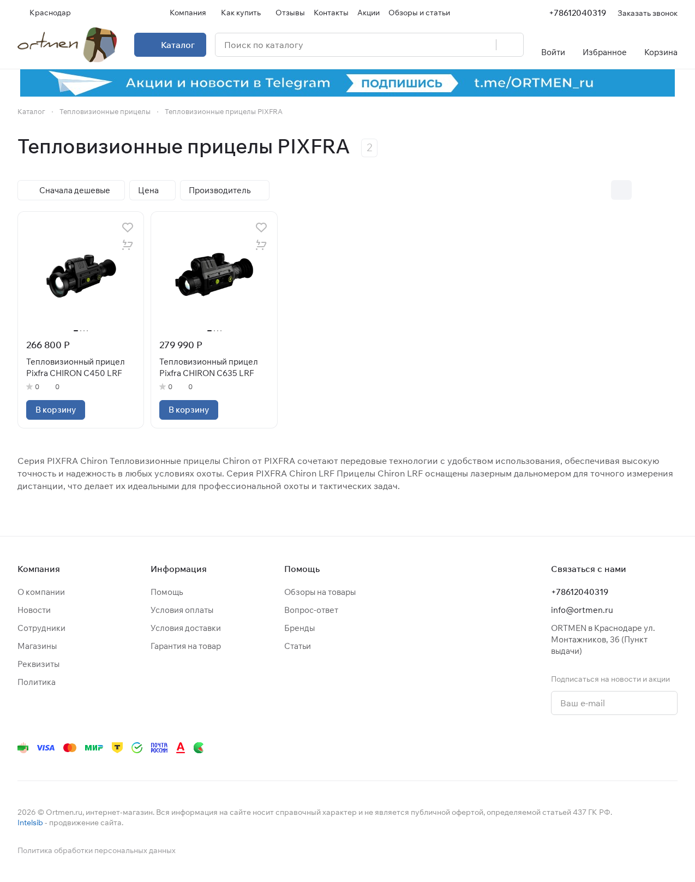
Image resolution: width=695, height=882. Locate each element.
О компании (41, 592)
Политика (36, 682)
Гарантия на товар (186, 646)
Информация (179, 568)
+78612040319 (577, 13)
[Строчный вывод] (644, 190)
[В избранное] (127, 227)
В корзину (55, 409)
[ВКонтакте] (518, 747)
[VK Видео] (649, 747)
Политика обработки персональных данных (96, 850)
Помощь (167, 592)
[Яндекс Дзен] (605, 747)
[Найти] (509, 44)
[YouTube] (561, 747)
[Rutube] (627, 747)
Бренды (299, 628)
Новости (34, 610)
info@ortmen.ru (582, 610)
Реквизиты (38, 664)
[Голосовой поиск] (484, 44)
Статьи (297, 646)
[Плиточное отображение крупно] (598, 190)
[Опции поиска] (460, 44)
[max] (671, 747)
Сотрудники (41, 628)
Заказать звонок (648, 12)
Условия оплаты (182, 610)
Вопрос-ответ (311, 610)
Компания (38, 568)
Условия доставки (186, 628)
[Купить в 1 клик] (127, 245)
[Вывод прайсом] (667, 190)
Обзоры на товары (320, 592)
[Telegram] (540, 747)
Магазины (37, 646)
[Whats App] (583, 747)
